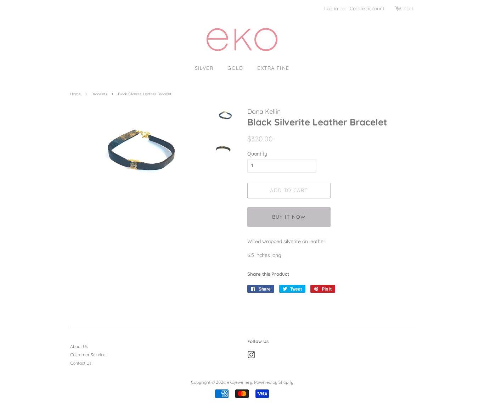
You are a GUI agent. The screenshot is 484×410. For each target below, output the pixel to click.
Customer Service (88, 354)
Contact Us (80, 363)
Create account (367, 8)
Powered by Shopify (273, 382)
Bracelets (99, 93)
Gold (235, 68)
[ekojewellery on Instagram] (251, 356)
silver (204, 68)
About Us (79, 346)
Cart (409, 8)
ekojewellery (239, 382)
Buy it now (289, 217)
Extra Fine (273, 68)
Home (75, 93)
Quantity (257, 154)
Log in (331, 8)
